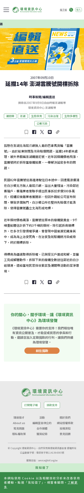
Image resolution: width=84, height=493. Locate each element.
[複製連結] (58, 132)
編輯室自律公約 (42, 423)
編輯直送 (49, 96)
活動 (42, 417)
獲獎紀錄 (42, 434)
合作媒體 (42, 428)
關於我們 (65, 417)
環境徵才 (18, 417)
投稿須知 (65, 428)
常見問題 (18, 428)
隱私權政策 (19, 434)
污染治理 (53, 116)
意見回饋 (65, 434)
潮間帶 (10, 116)
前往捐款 (42, 350)
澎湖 (22, 116)
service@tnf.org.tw (48, 460)
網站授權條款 (65, 423)
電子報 (63, 9)
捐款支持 (51, 405)
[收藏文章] (26, 132)
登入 (78, 9)
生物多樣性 (71, 116)
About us (19, 423)
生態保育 (36, 116)
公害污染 (42, 123)
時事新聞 (35, 96)
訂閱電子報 (31, 405)
